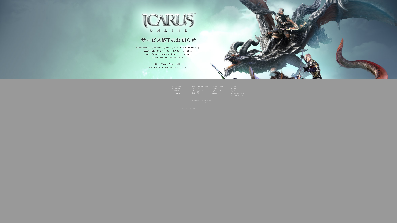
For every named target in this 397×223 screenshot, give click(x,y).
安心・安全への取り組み (218, 86)
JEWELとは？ (176, 92)
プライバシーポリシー (237, 92)
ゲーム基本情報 (176, 93)
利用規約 (233, 90)
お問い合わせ (195, 93)
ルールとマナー (216, 88)
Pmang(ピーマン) (158, 85)
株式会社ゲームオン (183, 107)
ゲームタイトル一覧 (177, 88)
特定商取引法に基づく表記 (238, 93)
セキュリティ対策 (216, 90)
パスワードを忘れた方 (197, 90)
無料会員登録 (175, 90)
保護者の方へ (215, 93)
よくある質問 (195, 92)
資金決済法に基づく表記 (237, 95)
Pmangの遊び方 (176, 86)
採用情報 (233, 88)
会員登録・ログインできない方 (200, 86)
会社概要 (233, 86)
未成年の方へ (215, 92)
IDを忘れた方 (195, 88)
